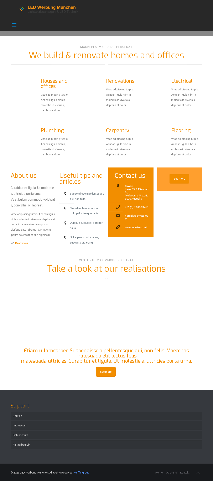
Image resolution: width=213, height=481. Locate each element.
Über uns (171, 472)
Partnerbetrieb (21, 444)
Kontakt (17, 415)
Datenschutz (20, 435)
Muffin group (81, 472)
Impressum (19, 425)
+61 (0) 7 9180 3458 (136, 207)
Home (159, 472)
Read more (21, 243)
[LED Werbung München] (49, 9)
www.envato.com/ (136, 227)
